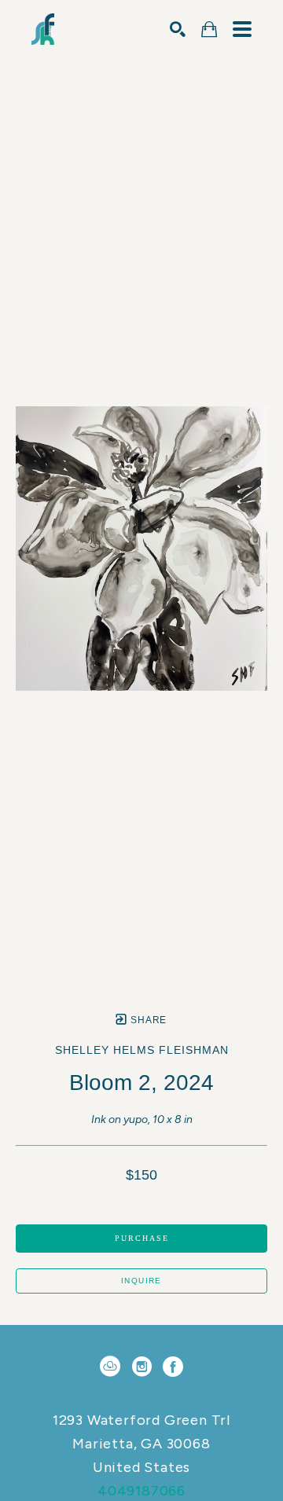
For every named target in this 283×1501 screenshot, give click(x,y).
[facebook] (173, 1366)
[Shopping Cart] (209, 29)
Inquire (141, 1280)
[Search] (178, 29)
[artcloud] (110, 1366)
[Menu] (242, 29)
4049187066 (141, 1490)
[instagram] (141, 1366)
